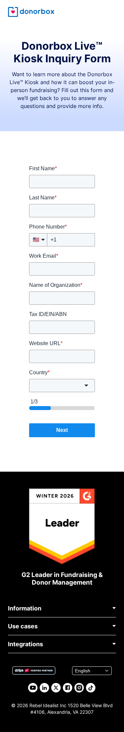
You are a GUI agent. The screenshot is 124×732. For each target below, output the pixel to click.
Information (24, 608)
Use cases (23, 626)
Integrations (25, 644)
